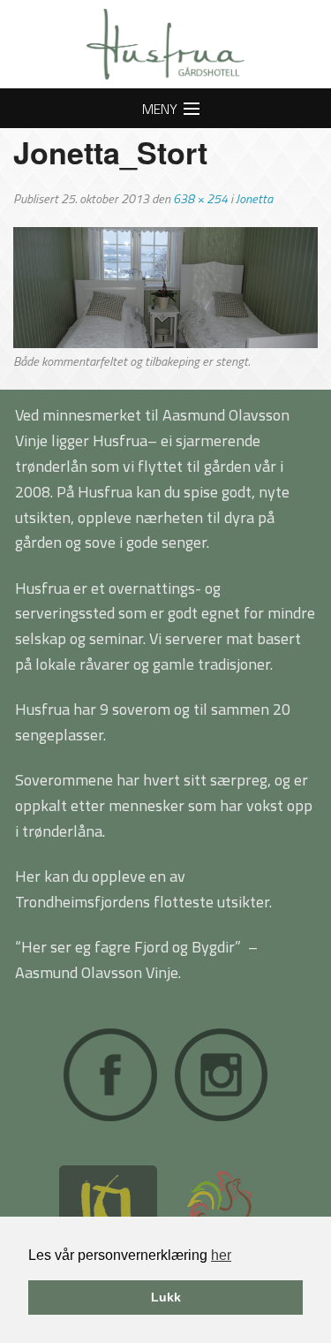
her (221, 1255)
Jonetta (254, 199)
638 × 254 (200, 199)
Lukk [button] (166, 1297)
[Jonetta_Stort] (165, 286)
